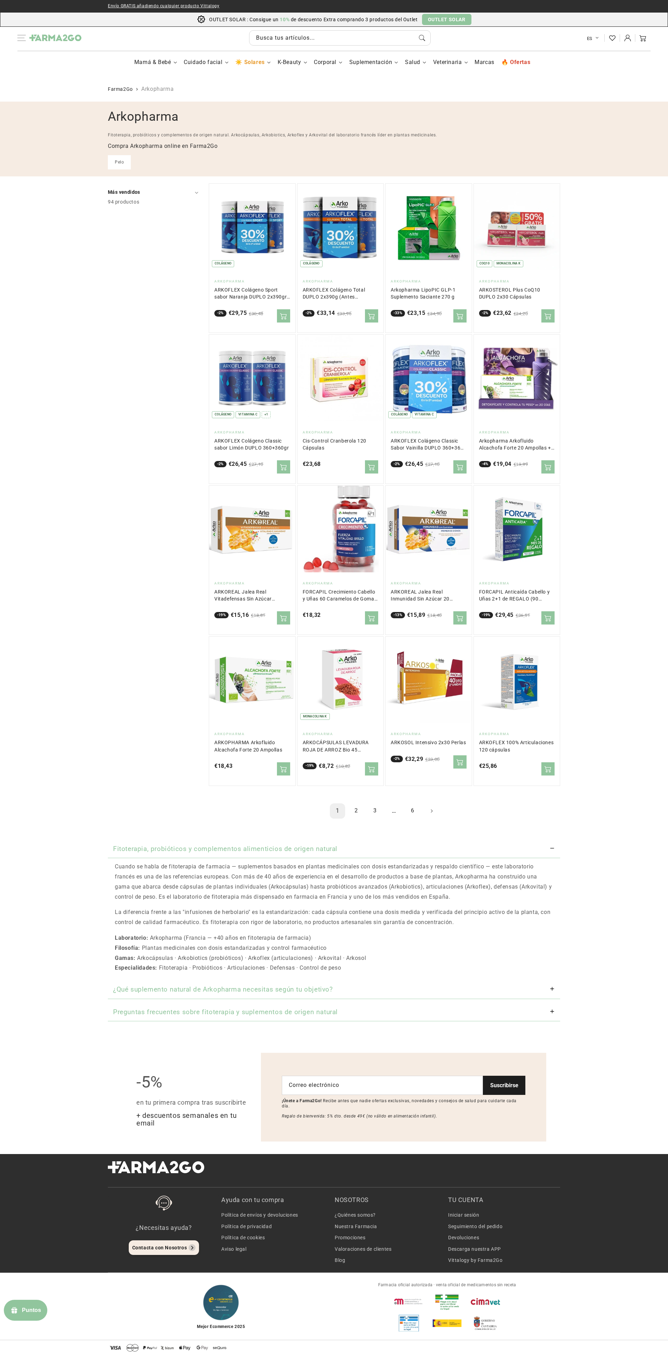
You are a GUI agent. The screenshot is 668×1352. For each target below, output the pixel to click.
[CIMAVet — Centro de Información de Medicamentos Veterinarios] (485, 1301)
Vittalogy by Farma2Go (475, 1260)
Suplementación (370, 62)
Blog (340, 1260)
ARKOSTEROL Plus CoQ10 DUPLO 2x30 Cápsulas (510, 293)
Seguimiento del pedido (475, 1226)
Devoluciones (463, 1237)
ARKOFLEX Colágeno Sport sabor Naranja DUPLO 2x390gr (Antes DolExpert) (250, 294)
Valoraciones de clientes (363, 1249)
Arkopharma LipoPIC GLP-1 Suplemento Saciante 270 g (423, 293)
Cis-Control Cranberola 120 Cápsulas (335, 444)
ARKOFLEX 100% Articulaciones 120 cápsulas (516, 746)
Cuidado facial (203, 62)
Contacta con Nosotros (159, 1247)
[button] (643, 38)
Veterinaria (447, 62)
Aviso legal (234, 1249)
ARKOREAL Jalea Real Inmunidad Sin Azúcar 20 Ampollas (420, 596)
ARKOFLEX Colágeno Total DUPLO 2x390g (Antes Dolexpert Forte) (334, 294)
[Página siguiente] (431, 811)
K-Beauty (289, 62)
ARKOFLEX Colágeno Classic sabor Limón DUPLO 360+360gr (251, 444)
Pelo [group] (119, 162)
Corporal (325, 62)
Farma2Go (120, 89)
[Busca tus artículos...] (422, 38)
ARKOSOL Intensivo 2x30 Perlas (428, 743)
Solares (254, 62)
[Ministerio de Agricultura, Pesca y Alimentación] (447, 1323)
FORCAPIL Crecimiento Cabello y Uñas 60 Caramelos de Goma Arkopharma (339, 596)
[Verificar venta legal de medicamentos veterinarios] (408, 1323)
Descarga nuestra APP (474, 1249)
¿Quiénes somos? (355, 1215)
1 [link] (338, 810)
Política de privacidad (246, 1226)
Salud (412, 62)
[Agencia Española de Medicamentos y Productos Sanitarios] (408, 1301)
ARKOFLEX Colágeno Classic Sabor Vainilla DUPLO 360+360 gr (427, 445)
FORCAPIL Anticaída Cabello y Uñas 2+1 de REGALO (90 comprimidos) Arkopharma (514, 596)
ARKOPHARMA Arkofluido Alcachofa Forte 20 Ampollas (248, 746)
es (590, 38)
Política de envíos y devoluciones (259, 1215)
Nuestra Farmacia (356, 1226)
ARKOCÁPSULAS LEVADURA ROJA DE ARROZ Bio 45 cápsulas (336, 746)
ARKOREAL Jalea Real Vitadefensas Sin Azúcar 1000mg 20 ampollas (243, 596)
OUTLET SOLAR (447, 19)
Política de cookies (243, 1237)
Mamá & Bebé (152, 62)
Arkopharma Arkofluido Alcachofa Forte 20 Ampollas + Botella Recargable (515, 445)
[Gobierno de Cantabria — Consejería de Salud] (485, 1323)
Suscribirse (504, 1085)
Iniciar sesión (463, 1215)
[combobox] (340, 38)
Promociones (350, 1237)
